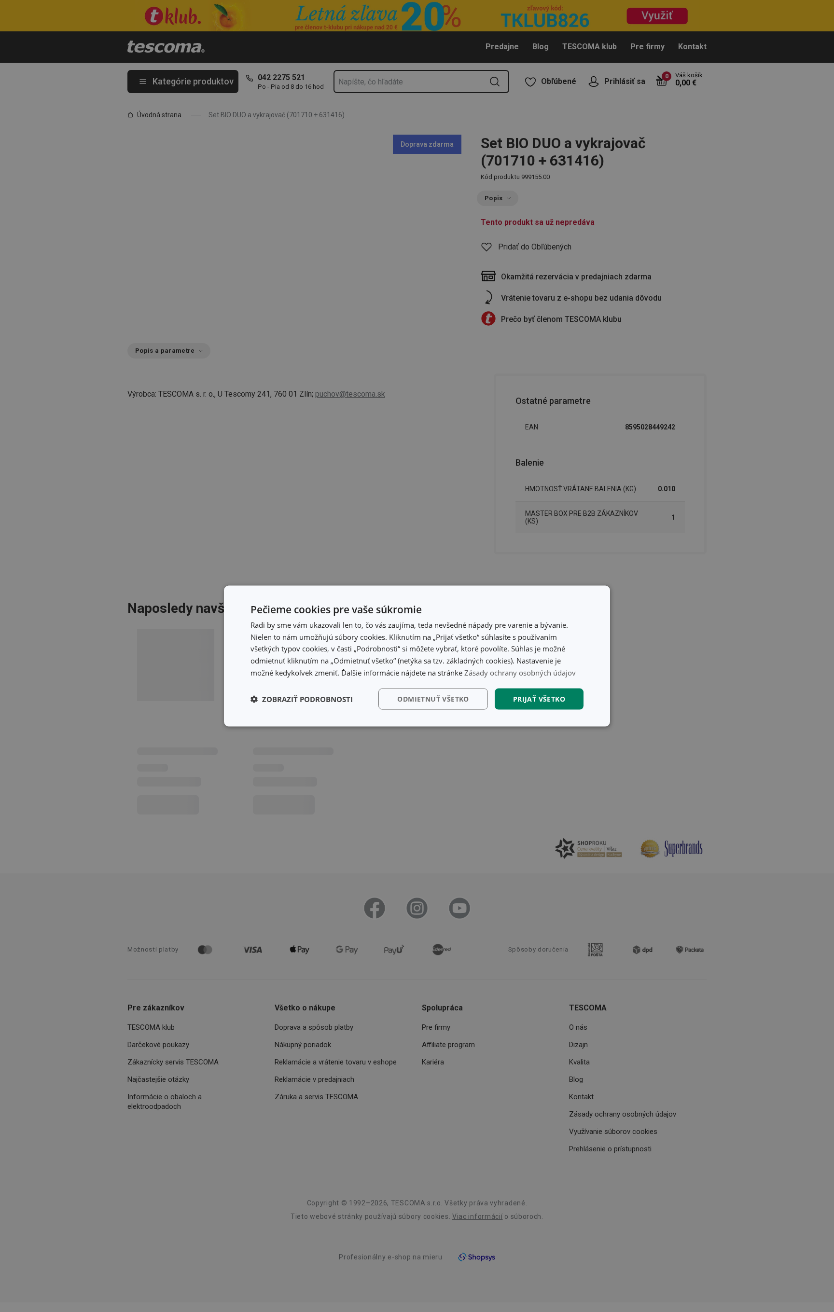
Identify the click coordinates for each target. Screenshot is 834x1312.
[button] (301, 699)
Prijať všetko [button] (539, 698)
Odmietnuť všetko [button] (433, 698)
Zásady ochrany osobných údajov (520, 672)
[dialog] (417, 656)
